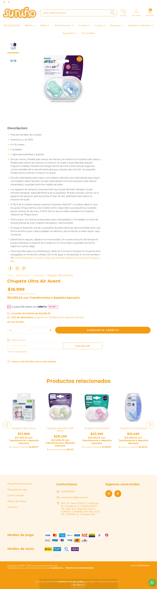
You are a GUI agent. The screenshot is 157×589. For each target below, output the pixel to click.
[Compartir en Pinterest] (24, 269)
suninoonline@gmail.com (74, 497)
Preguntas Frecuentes (19, 483)
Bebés (29, 25)
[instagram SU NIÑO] (4, 2)
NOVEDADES (12, 25)
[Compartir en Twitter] (17, 269)
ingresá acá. (57, 568)
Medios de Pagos (16, 501)
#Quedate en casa (17, 489)
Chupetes (39, 275)
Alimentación (63, 25)
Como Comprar (15, 495)
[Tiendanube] (140, 566)
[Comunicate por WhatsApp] (152, 582)
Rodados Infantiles (140, 25)
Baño (44, 25)
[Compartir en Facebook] (10, 269)
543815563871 (68, 491)
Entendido (78, 585)
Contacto (12, 507)
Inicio (10, 275)
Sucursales (88, 33)
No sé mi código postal (17, 351)
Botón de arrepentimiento (80, 568)
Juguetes (68, 33)
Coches (83, 25)
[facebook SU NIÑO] (9, 2)
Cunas (99, 25)
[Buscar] (112, 12)
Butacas (115, 25)
